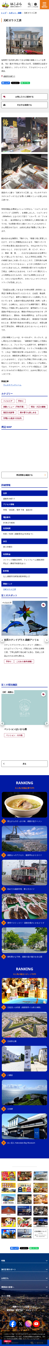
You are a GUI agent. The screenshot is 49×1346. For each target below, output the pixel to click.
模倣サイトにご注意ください (24, 1306)
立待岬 (10, 1109)
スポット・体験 (15, 13)
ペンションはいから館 (15, 729)
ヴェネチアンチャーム (12, 385)
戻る (24, 763)
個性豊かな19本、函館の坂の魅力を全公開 (24, 956)
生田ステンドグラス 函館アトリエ (21, 639)
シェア (6, 83)
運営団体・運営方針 (15, 1310)
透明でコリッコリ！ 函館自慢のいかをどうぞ (25, 923)
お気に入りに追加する (24, 96)
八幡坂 (10, 1075)
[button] (23, 51)
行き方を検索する (24, 105)
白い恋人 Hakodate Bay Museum (21, 1143)
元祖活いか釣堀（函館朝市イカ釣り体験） (24, 1007)
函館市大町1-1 (9, 76)
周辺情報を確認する (24, 475)
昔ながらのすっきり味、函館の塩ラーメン (24, 821)
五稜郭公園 (11, 1041)
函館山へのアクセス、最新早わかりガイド (24, 855)
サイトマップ (31, 1310)
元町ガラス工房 (9, 589)
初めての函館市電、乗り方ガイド (21, 889)
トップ (3, 13)
